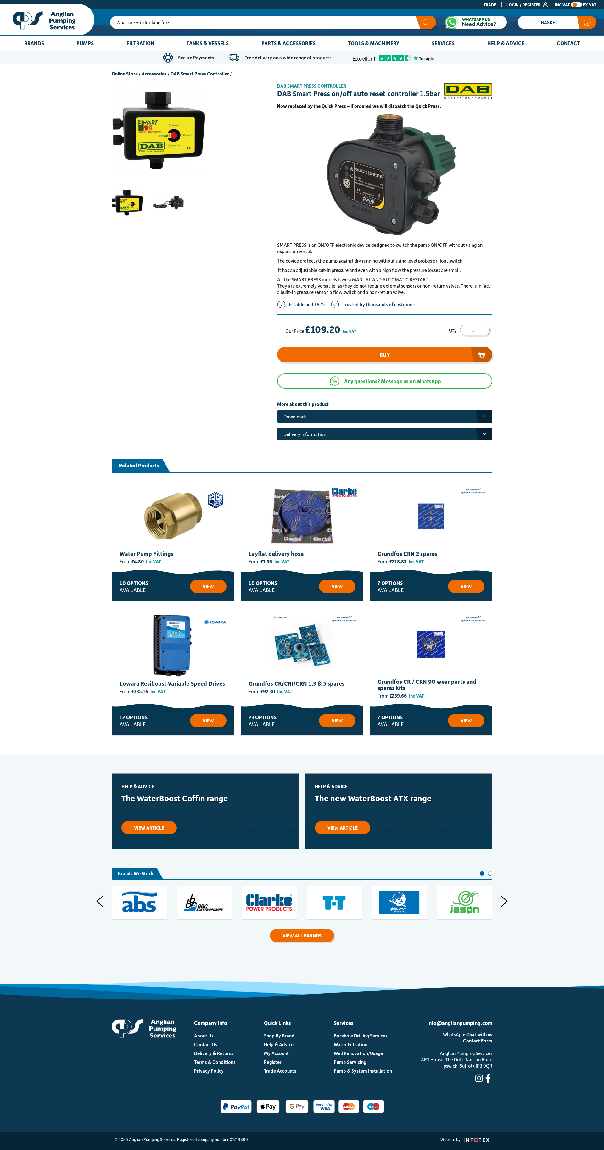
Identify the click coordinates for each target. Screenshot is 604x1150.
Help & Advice (505, 43)
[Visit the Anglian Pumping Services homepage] (47, 19)
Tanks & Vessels (208, 43)
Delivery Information (304, 434)
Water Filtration (350, 1044)
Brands (34, 43)
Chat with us (479, 1034)
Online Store (125, 73)
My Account (276, 1053)
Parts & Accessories (288, 43)
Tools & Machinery (373, 43)
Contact (568, 43)
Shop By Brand (279, 1035)
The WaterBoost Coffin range (174, 798)
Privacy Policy (209, 1071)
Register (273, 1062)
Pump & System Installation (363, 1071)
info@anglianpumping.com (459, 1022)
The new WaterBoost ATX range (373, 798)
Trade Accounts (280, 1071)
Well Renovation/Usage (358, 1053)
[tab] (482, 873)
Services (443, 43)
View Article (149, 828)
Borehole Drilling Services (361, 1035)
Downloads (294, 416)
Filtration (140, 43)
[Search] (426, 22)
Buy (384, 354)
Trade (490, 4)
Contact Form (477, 1040)
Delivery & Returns (213, 1053)
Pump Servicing (350, 1062)
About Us (204, 1035)
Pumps (85, 43)
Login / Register (523, 4)
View (208, 586)
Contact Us (205, 1044)
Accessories (154, 73)
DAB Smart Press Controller (200, 73)
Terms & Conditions (215, 1062)
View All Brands (302, 935)
